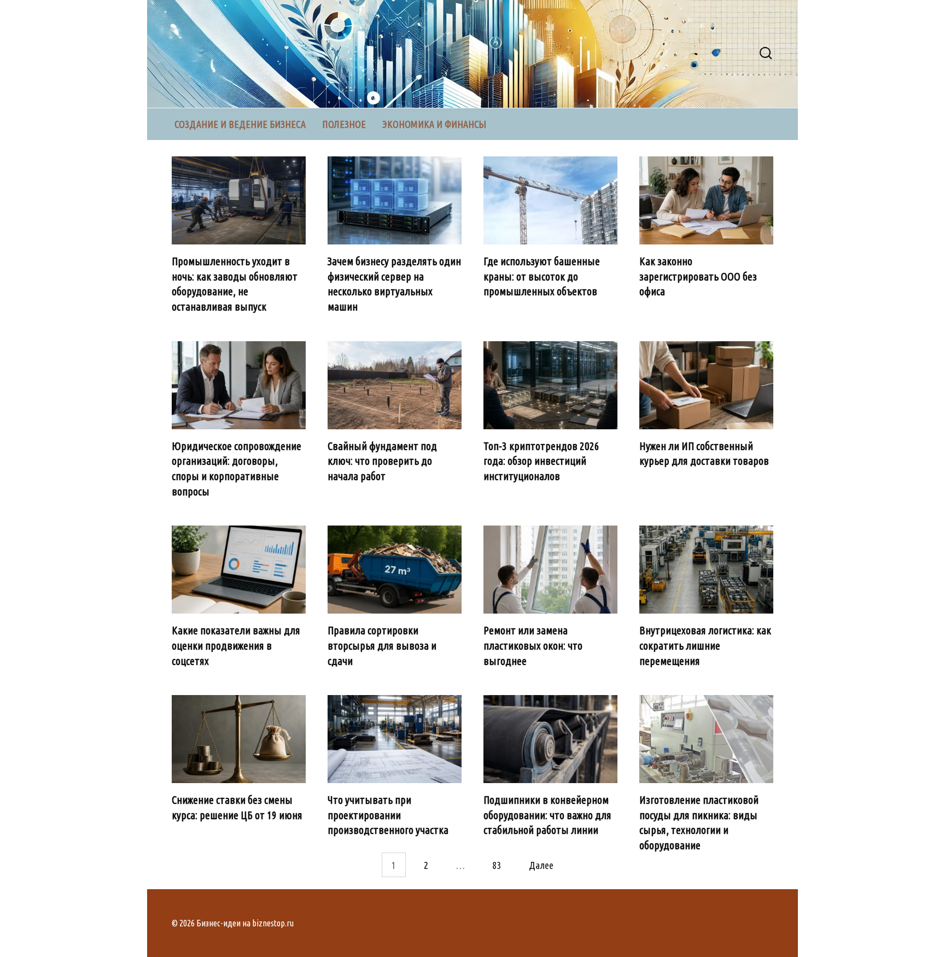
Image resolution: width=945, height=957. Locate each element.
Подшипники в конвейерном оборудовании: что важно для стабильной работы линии (547, 815)
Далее (541, 865)
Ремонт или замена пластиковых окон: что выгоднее (532, 646)
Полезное (344, 124)
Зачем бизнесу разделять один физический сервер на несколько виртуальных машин (394, 284)
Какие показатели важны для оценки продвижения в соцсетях (236, 646)
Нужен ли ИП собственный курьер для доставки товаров (704, 454)
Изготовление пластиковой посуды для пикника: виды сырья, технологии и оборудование (699, 822)
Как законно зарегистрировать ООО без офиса (698, 276)
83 (496, 865)
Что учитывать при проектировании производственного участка (388, 815)
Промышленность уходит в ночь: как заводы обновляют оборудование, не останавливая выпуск (235, 284)
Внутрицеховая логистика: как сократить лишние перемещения (705, 646)
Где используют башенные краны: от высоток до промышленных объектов (541, 276)
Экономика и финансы (434, 124)
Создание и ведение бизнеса (240, 124)
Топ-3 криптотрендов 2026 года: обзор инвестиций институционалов (541, 461)
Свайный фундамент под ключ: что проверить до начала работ (382, 461)
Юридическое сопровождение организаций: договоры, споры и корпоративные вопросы (236, 469)
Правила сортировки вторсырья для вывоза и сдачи (382, 646)
